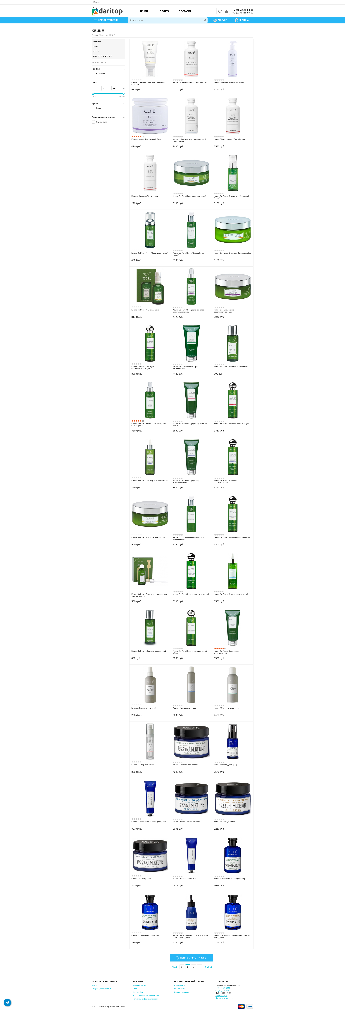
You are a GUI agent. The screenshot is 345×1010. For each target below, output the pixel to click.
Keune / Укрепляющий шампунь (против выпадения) (231, 936)
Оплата (164, 11)
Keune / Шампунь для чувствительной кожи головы (189, 140)
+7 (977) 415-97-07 (242, 12)
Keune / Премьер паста (141, 879)
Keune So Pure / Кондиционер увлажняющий (227, 652)
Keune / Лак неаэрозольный (143, 708)
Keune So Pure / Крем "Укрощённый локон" (188, 254)
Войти (94, 985)
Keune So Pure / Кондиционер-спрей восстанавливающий (189, 311)
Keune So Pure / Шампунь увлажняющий (232, 537)
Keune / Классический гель (184, 879)
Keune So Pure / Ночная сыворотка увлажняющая (188, 538)
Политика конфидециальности (145, 999)
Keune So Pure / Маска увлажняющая (148, 537)
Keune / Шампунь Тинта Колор (144, 196)
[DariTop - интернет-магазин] (107, 11)
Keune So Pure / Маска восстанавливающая (224, 311)
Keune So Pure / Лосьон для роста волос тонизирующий (149, 595)
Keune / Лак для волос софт (185, 708)
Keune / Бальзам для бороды (186, 765)
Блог (135, 989)
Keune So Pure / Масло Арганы (145, 310)
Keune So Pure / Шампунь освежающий (148, 651)
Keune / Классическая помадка (186, 822)
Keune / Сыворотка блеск (142, 765)
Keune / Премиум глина (224, 822)
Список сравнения (181, 992)
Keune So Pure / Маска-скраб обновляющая (186, 368)
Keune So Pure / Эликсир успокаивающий (149, 480)
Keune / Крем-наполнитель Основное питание (148, 83)
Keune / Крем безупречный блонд (229, 82)
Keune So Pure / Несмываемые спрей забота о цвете (149, 425)
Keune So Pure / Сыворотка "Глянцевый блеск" (231, 197)
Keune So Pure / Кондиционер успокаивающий (186, 481)
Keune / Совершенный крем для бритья (148, 822)
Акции (144, 11)
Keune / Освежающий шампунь (145, 935)
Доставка (185, 11)
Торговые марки (139, 985)
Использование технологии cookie (147, 996)
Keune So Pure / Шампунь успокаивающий (225, 481)
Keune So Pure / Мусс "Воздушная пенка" (149, 253)
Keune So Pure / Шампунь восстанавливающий (142, 368)
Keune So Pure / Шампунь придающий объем (190, 652)
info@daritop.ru (221, 996)
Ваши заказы (179, 985)
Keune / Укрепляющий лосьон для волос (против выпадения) (191, 936)
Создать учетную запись (102, 989)
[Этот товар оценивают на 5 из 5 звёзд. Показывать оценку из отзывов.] (136, 137)
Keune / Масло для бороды (226, 765)
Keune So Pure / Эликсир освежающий (231, 594)
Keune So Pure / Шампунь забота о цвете (232, 424)
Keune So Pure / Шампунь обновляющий (232, 367)
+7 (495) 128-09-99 (242, 10)
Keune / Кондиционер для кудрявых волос (191, 82)
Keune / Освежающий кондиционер (229, 879)
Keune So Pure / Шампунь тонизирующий (191, 594)
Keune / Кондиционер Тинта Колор (229, 139)
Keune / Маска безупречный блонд (146, 139)
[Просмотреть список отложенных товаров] (220, 13)
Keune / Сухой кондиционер (226, 708)
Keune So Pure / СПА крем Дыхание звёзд (232, 253)
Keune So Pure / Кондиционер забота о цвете (190, 425)
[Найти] (205, 20)
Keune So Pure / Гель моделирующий (189, 196)
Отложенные (179, 989)
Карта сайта (138, 992)
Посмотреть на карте (224, 998)
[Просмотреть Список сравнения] (226, 13)
